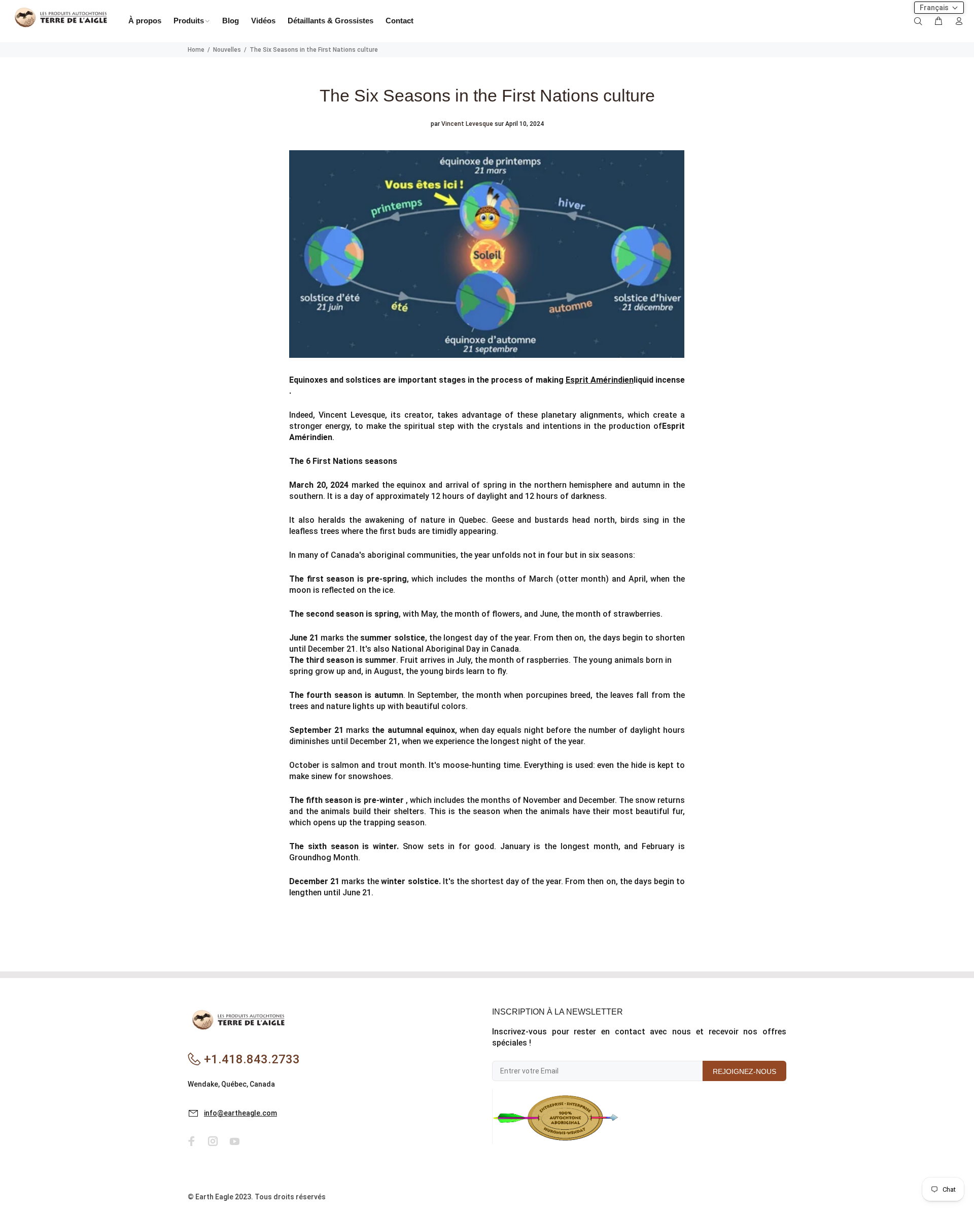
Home (196, 49)
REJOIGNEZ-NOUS (744, 1071)
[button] (939, 7)
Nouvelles (227, 49)
